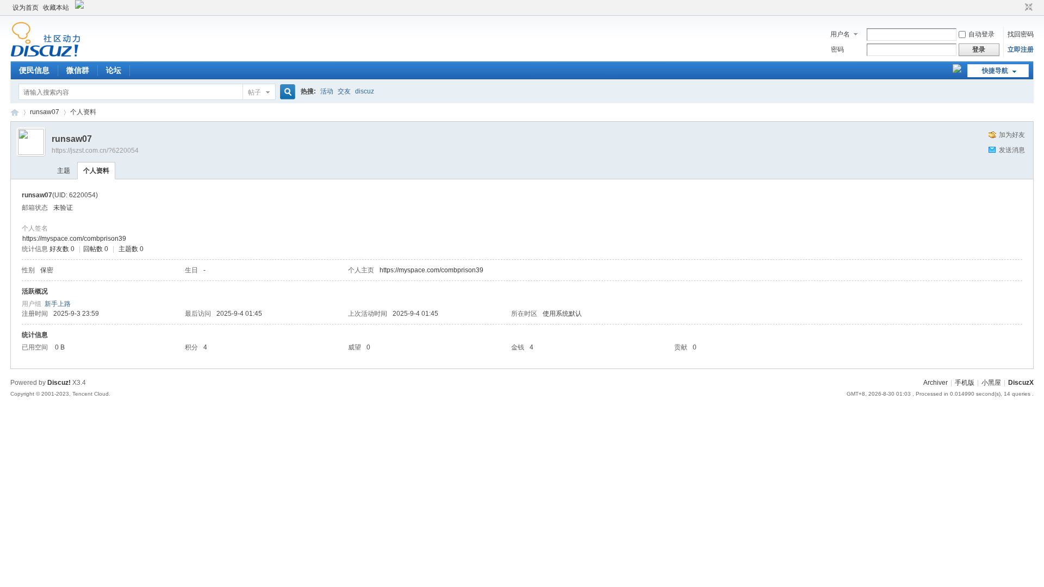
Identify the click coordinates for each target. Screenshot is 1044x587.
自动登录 (981, 34)
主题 (63, 170)
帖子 (254, 92)
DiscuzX (1021, 382)
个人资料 (96, 170)
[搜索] (286, 92)
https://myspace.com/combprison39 (74, 238)
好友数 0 (61, 249)
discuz (364, 91)
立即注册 (1021, 49)
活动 (326, 91)
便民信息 (34, 70)
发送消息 (1012, 150)
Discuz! (59, 382)
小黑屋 (991, 382)
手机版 (964, 382)
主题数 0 (131, 249)
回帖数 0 (95, 249)
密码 (837, 49)
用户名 (840, 34)
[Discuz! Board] (45, 55)
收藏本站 (56, 7)
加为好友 (1012, 135)
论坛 (113, 70)
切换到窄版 (1027, 8)
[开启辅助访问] (1018, 8)
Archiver (935, 382)
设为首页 (26, 7)
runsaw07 (44, 112)
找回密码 (1021, 34)
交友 (344, 91)
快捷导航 (995, 70)
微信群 (77, 70)
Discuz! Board (14, 112)
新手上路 (58, 304)
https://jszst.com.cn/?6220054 (95, 150)
